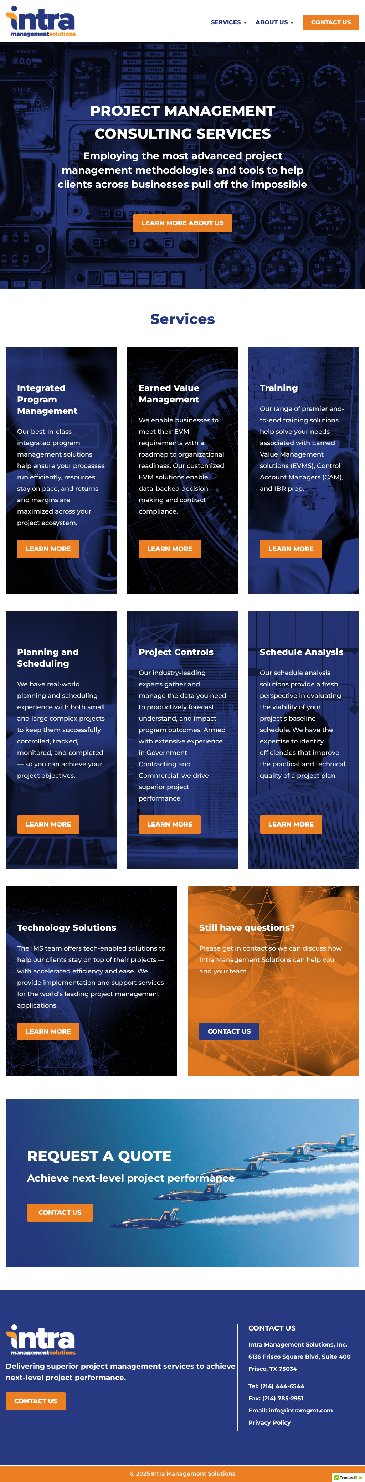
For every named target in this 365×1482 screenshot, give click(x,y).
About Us (272, 23)
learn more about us (183, 223)
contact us (229, 1031)
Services (226, 23)
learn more (48, 549)
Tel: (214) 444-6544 (276, 1386)
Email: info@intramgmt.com (290, 1410)
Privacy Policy (269, 1422)
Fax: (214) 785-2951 (275, 1398)
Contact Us (331, 22)
